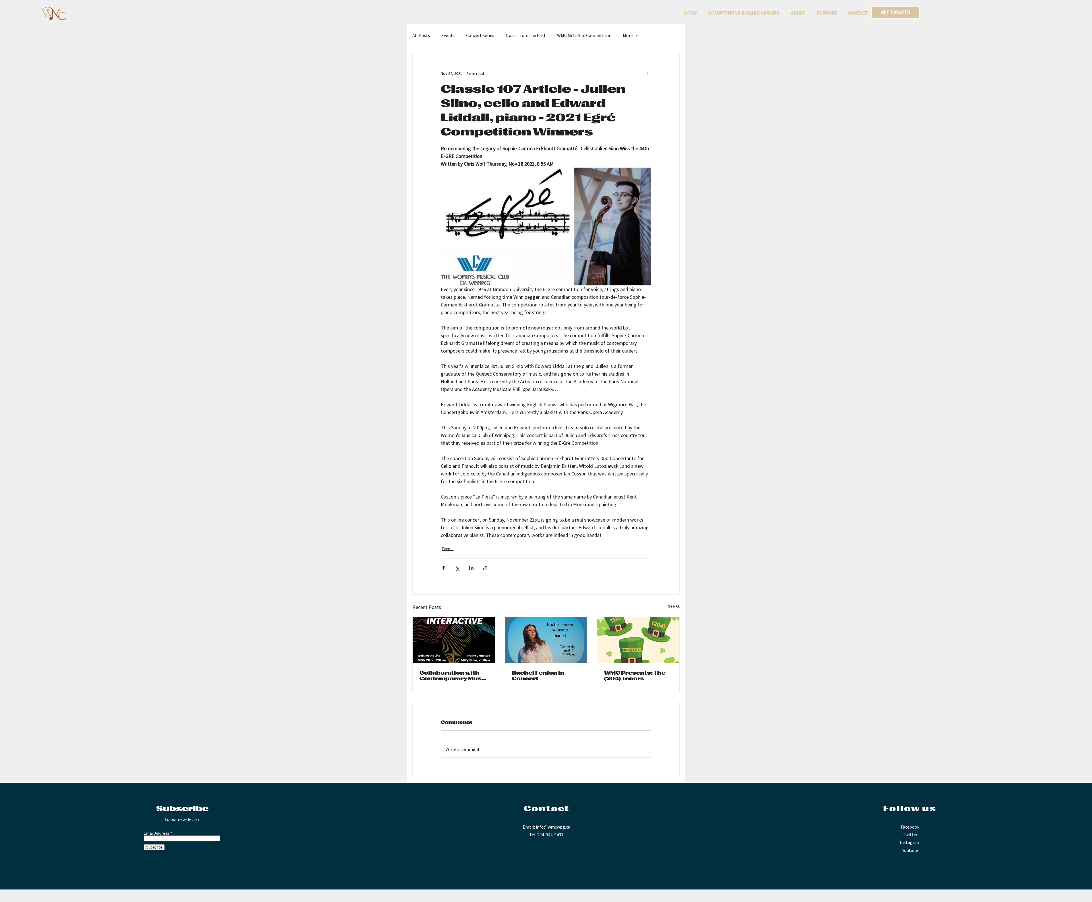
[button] (743, 13)
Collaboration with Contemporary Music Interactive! (453, 675)
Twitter (910, 834)
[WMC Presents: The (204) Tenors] (638, 640)
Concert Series (480, 35)
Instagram (910, 842)
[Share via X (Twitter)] (457, 568)
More (628, 35)
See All (674, 606)
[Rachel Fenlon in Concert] (546, 640)
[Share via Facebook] (443, 568)
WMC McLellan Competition (584, 35)
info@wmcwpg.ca (553, 827)
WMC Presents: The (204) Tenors (634, 675)
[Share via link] (485, 568)
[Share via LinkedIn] (471, 568)
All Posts (421, 35)
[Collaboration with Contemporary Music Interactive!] (454, 640)
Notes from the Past (526, 35)
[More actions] (647, 73)
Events (448, 35)
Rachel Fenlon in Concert (538, 675)
